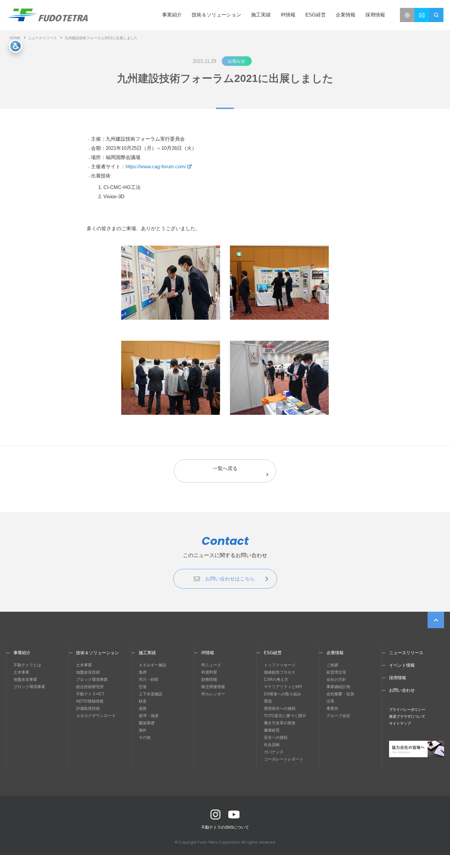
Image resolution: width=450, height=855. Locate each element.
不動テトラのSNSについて (225, 827)
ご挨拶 (332, 665)
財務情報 (209, 679)
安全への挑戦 (276, 737)
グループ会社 (338, 715)
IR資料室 (209, 672)
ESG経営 (273, 652)
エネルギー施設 (152, 665)
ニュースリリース (42, 38)
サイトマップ (400, 723)
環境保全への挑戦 (279, 708)
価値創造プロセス (279, 672)
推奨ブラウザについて (407, 716)
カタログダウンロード (96, 715)
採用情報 (375, 14)
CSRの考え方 (276, 679)
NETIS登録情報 (89, 701)
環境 (268, 701)
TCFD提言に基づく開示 (285, 715)
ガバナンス (274, 752)
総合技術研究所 (90, 686)
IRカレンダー (213, 694)
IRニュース (211, 665)
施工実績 (261, 14)
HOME (15, 38)
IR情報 (207, 652)
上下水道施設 (150, 694)
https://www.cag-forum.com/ (156, 166)
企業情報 (335, 652)
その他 (145, 737)
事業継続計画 (338, 686)
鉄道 (143, 701)
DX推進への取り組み (282, 694)
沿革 (330, 701)
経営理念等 (336, 672)
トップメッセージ (279, 665)
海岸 (143, 672)
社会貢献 (272, 744)
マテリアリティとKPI (283, 686)
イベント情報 (402, 665)
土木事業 (21, 672)
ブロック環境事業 (29, 686)
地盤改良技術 (88, 672)
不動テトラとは (27, 665)
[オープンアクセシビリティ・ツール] (15, 46)
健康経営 (272, 730)
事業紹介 (22, 652)
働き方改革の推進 (279, 723)
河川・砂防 (148, 679)
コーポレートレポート (283, 759)
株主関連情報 (213, 686)
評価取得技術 (88, 708)
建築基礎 (147, 723)
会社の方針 (336, 679)
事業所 (332, 708)
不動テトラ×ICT (90, 694)
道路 (143, 708)
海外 (143, 730)
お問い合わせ (402, 690)
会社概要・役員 (340, 694)
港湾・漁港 (148, 715)
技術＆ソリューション (97, 652)
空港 (143, 686)
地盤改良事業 (25, 679)
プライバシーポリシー (407, 709)
